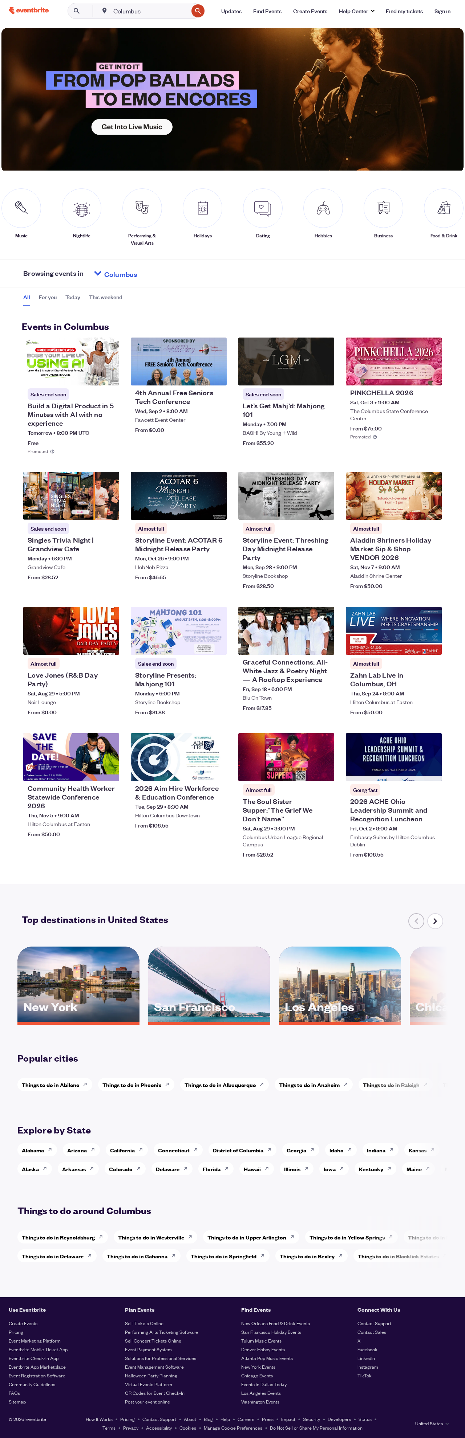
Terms (109, 1427)
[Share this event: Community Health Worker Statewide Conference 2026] (109, 771)
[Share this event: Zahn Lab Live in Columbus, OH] (431, 644)
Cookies (187, 1427)
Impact (288, 1418)
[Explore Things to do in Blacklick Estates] (447, 1256)
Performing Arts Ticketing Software (161, 1331)
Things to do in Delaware (53, 1256)
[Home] (29, 10)
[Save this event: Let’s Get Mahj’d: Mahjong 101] (306, 375)
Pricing (16, 1331)
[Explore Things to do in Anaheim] (348, 1084)
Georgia (296, 1150)
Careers (246, 1418)
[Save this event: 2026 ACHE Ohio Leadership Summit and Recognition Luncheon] (414, 771)
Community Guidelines (32, 1384)
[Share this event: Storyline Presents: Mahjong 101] (216, 644)
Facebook (367, 1349)
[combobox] (150, 11)
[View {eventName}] (71, 361)
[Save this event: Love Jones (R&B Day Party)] (91, 644)
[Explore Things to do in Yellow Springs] (393, 1237)
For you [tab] (48, 297)
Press (268, 1418)
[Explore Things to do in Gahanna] (175, 1256)
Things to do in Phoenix (131, 1084)
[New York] (78, 1020)
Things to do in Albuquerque (220, 1084)
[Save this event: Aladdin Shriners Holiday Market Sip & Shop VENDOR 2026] (414, 509)
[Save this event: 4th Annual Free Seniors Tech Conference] (199, 375)
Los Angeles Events (261, 1392)
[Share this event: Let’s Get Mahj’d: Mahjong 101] (324, 375)
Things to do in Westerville (151, 1237)
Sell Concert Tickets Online (153, 1340)
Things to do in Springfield (223, 1256)
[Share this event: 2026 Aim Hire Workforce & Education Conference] (216, 771)
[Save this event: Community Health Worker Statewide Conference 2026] (91, 771)
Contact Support (374, 1323)
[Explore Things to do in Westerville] (192, 1237)
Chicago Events (257, 1375)
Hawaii (252, 1169)
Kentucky (371, 1169)
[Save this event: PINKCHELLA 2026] (414, 375)
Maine (414, 1169)
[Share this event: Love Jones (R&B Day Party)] (109, 644)
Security (311, 1418)
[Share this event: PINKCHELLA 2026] (431, 375)
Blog (208, 1418)
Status (365, 1418)
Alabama (33, 1150)
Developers (339, 1418)
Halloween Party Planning (151, 1375)
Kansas (417, 1150)
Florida (212, 1169)
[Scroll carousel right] (435, 921)
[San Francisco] (209, 1020)
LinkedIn (366, 1358)
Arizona (77, 1150)
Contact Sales (371, 1331)
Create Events (23, 1323)
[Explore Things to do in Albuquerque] (264, 1084)
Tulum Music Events (261, 1340)
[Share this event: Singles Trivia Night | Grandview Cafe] (109, 509)
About (190, 1418)
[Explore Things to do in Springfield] (264, 1256)
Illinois (292, 1169)
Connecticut (174, 1150)
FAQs (14, 1392)
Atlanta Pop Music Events (267, 1358)
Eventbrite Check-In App (33, 1358)
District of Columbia (238, 1150)
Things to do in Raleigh (391, 1084)
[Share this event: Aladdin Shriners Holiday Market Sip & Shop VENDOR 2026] (431, 509)
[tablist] (72, 299)
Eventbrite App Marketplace (37, 1366)
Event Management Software (154, 1366)
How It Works (99, 1418)
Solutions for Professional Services (160, 1358)
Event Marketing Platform (35, 1340)
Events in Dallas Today (264, 1384)
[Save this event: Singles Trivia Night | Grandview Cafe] (91, 509)
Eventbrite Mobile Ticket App (38, 1349)
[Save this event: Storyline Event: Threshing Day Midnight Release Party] (306, 509)
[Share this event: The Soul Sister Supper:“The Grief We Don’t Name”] (324, 771)
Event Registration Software (37, 1375)
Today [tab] (72, 297)
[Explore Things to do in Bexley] (342, 1256)
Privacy (130, 1427)
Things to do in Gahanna (137, 1256)
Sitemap (17, 1401)
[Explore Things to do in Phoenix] (169, 1084)
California (122, 1150)
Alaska (30, 1169)
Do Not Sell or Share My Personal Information (316, 1427)
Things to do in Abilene (50, 1084)
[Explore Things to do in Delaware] (91, 1256)
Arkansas (74, 1169)
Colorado (121, 1169)
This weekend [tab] (105, 297)
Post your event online (147, 1401)
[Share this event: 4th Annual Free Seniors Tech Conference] (216, 375)
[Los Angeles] (340, 1020)
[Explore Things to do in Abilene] (87, 1084)
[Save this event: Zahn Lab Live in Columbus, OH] (414, 644)
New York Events (258, 1366)
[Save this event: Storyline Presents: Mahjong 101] (199, 644)
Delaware (167, 1169)
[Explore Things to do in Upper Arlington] (294, 1237)
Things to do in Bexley (307, 1256)
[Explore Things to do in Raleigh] (427, 1084)
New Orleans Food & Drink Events (275, 1323)
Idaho (336, 1150)
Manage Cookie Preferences (233, 1427)
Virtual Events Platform (148, 1384)
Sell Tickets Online (144, 1323)
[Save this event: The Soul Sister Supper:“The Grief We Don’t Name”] (306, 771)
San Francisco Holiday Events (271, 1331)
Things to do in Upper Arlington (246, 1237)
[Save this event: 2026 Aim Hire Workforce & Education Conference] (199, 771)
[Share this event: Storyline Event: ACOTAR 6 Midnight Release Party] (216, 509)
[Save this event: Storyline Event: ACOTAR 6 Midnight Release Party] (199, 509)
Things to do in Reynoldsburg (58, 1237)
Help (225, 1418)
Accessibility (159, 1427)
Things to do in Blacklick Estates (398, 1256)
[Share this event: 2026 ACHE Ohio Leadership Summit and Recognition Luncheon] (431, 771)
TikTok (364, 1375)
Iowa (330, 1169)
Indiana (376, 1150)
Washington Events (260, 1401)
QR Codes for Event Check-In (155, 1392)
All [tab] (26, 297)
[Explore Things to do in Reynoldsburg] (103, 1237)
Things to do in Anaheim (309, 1084)
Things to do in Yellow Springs (347, 1237)
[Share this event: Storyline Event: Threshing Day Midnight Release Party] (324, 509)
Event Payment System (148, 1349)
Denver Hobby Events (263, 1349)
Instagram (367, 1366)
